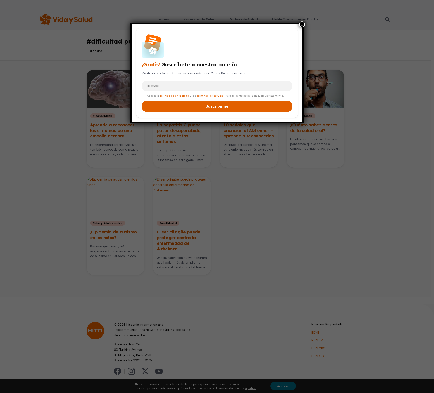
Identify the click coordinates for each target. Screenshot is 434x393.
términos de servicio (210, 96)
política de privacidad (174, 96)
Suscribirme (217, 106)
